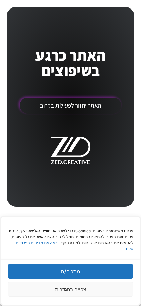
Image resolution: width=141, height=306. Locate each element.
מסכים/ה (70, 271)
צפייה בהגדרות (70, 289)
